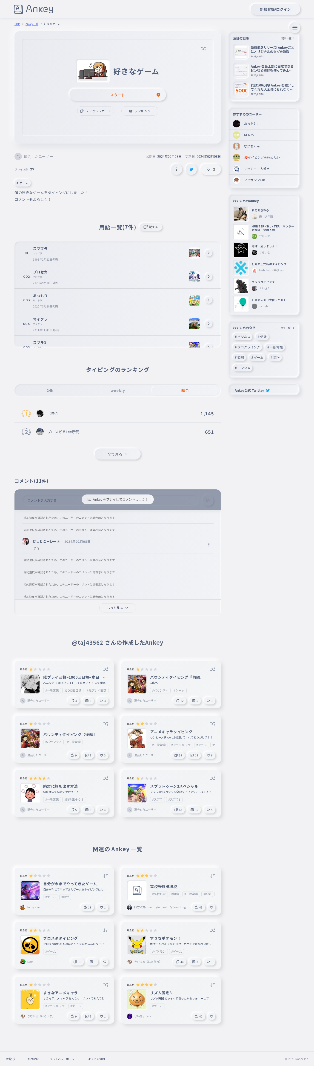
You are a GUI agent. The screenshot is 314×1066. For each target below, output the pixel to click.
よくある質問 (96, 1059)
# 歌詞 (239, 357)
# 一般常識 (275, 347)
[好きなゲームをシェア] (191, 169)
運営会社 (11, 1059)
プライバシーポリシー (63, 1059)
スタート (117, 95)
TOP (17, 24)
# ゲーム (23, 183)
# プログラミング (247, 347)
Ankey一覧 (32, 24)
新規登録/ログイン (275, 9)
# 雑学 (275, 357)
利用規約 (33, 1059)
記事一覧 (286, 38)
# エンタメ (242, 367)
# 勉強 (262, 336)
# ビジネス (242, 336)
